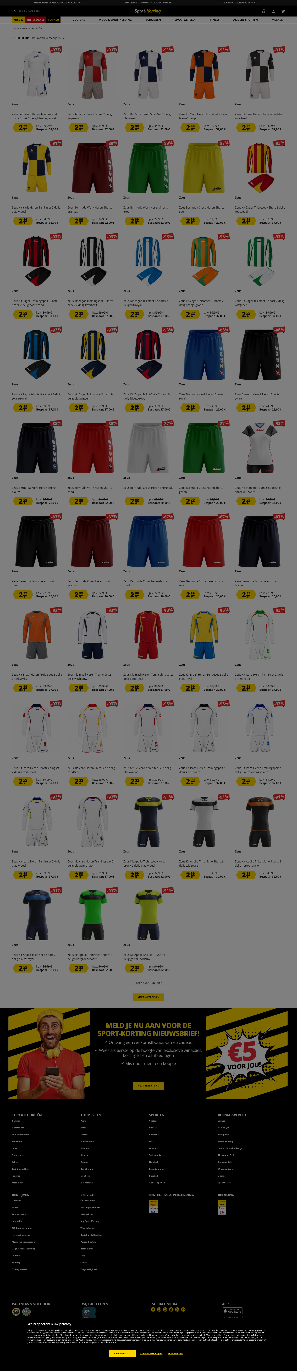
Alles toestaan (122, 1353)
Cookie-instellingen (151, 1353)
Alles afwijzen (175, 1353)
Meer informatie (108, 1342)
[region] (148, 1344)
